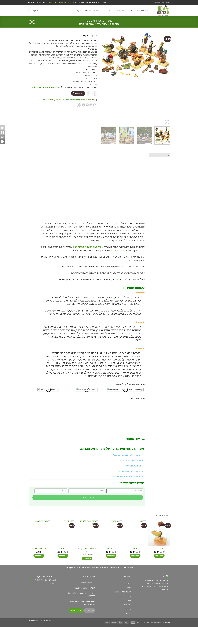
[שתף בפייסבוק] (95, 105)
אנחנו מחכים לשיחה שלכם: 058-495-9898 (60, 2)
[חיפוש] (29, 10)
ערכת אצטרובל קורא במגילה (87, 550)
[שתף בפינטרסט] (83, 105)
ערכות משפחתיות (48, 100)
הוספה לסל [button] (159, 556)
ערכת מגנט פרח (39, 548)
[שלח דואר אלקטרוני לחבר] (87, 105)
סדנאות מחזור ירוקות (124, 10)
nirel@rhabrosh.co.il (82, 588)
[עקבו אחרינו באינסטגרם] (31, 2)
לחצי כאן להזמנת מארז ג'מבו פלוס (46, 87)
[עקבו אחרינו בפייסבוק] (33, 2)
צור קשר (79, 10)
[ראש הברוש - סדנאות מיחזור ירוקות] (160, 10)
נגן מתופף (63, 548)
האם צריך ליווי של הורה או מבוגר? (127, 455)
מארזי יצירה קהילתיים (81, 100)
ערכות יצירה (102, 24)
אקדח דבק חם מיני (94, 247)
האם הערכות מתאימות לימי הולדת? (126, 477)
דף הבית (144, 10)
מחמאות (87, 10)
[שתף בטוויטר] (91, 105)
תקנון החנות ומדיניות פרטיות (162, 2)
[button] (35, 10)
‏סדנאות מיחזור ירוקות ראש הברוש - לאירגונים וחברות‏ (45, 580)
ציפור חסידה (159, 548)
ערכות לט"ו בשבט (86, 24)
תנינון (135, 548)
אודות (137, 10)
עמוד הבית (114, 24)
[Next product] (34, 22)
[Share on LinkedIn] (79, 105)
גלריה (105, 10)
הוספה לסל (78, 93)
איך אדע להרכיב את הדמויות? (129, 460)
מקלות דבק (78, 247)
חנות (112, 10)
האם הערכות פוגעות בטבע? (129, 471)
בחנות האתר (120, 250)
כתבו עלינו (97, 10)
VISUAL (36, 621)
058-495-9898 (86, 582)
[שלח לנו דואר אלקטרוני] (29, 2)
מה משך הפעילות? (133, 466)
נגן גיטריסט (111, 548)
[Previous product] (30, 22)
